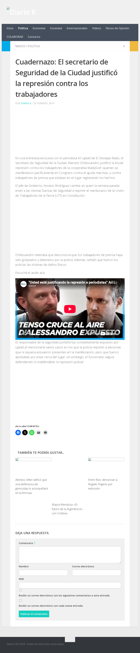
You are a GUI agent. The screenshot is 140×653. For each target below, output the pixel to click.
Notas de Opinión (117, 28)
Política (23, 28)
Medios (20, 46)
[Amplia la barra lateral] (6, 46)
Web (21, 578)
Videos (96, 28)
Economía (39, 28)
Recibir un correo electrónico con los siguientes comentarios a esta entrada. (64, 595)
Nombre (24, 566)
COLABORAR (15, 37)
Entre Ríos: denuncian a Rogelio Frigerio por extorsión (102, 484)
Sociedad (56, 28)
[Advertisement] (70, 132)
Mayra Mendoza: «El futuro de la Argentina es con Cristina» (67, 508)
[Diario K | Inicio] (21, 12)
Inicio (10, 28)
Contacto (34, 37)
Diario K (26, 103)
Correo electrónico (83, 566)
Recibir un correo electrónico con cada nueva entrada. (51, 605)
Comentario (27, 543)
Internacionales (77, 28)
